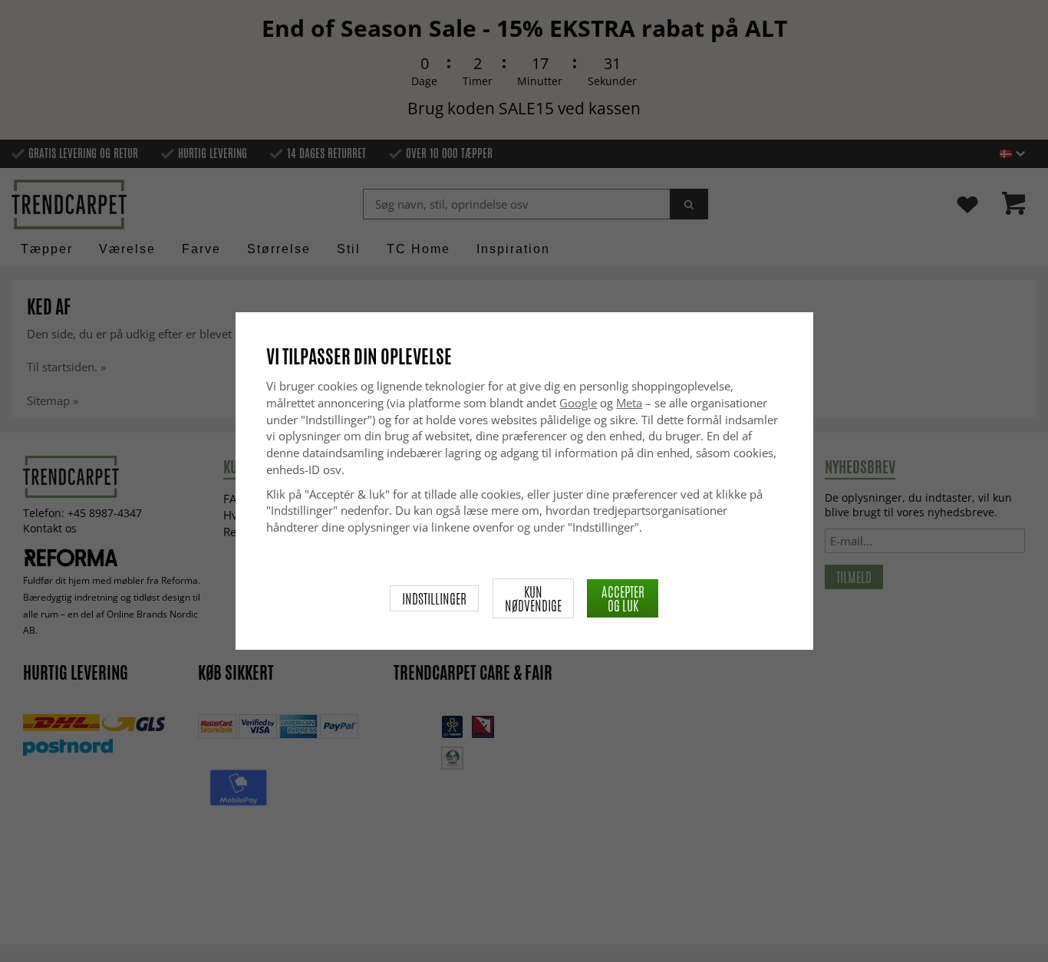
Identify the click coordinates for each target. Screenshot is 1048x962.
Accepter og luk (622, 598)
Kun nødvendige (533, 598)
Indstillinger (434, 598)
